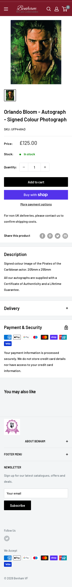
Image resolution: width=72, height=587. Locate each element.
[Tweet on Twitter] (57, 236)
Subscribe (17, 505)
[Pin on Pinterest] (50, 236)
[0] (64, 9)
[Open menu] (6, 9)
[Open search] (49, 9)
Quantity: (10, 167)
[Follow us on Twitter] (7, 538)
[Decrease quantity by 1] (24, 167)
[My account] (57, 9)
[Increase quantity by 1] (45, 167)
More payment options (36, 204)
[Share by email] (65, 236)
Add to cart (36, 182)
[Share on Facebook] (42, 236)
